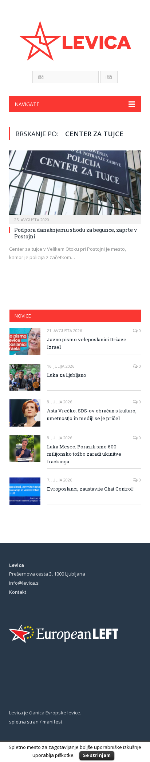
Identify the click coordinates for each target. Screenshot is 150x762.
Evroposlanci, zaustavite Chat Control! (90, 488)
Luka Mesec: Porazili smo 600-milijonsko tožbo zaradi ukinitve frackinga (84, 454)
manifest (52, 721)
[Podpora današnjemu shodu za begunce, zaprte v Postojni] (75, 184)
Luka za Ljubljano (66, 375)
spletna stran (24, 721)
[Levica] (75, 36)
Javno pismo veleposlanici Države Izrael (86, 343)
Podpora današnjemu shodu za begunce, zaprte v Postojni (75, 233)
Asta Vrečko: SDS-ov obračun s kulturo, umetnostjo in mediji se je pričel (92, 414)
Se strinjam (97, 755)
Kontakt (17, 592)
